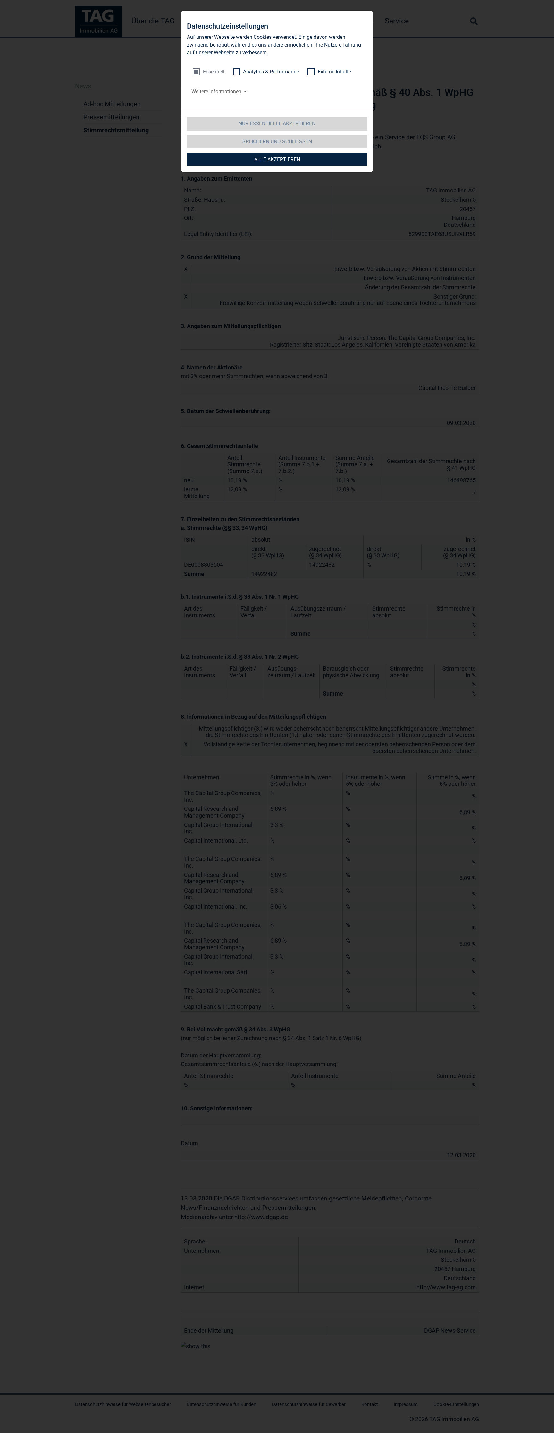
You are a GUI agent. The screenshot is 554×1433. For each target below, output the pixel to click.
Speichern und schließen (277, 142)
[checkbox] (208, 72)
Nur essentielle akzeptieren (277, 124)
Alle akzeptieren (277, 160)
